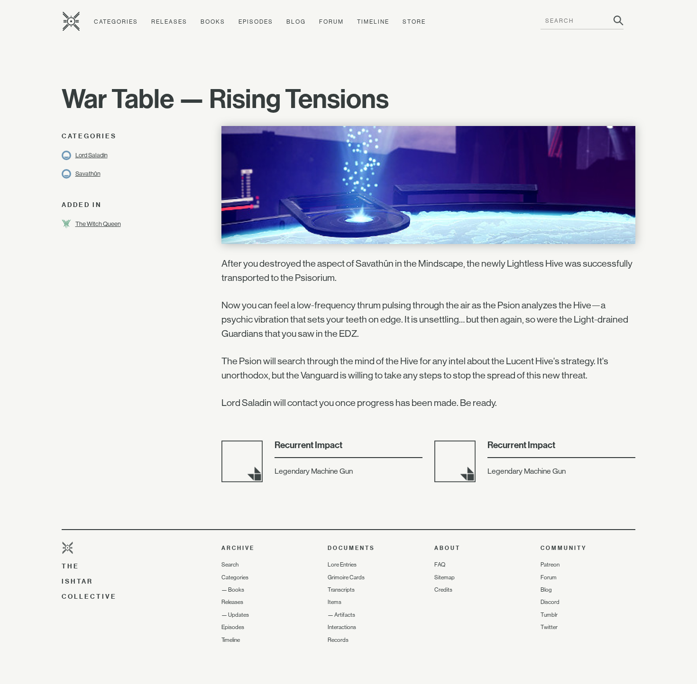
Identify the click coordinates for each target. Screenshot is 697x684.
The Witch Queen (98, 223)
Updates (238, 615)
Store (414, 21)
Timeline (373, 21)
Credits (443, 589)
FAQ (439, 564)
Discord (550, 602)
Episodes (255, 21)
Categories (116, 21)
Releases (169, 21)
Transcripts (341, 589)
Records (338, 640)
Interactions (342, 627)
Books (213, 21)
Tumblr (549, 615)
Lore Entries (342, 564)
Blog (296, 21)
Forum (331, 21)
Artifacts (344, 615)
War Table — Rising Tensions (225, 98)
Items (334, 602)
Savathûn (88, 173)
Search (229, 564)
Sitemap (444, 577)
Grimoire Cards (346, 577)
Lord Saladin (91, 155)
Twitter (549, 627)
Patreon (550, 564)
